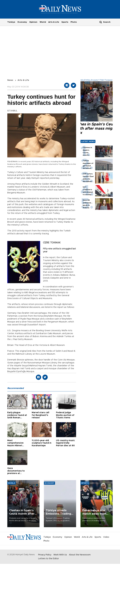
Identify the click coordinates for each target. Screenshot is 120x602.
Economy (22, 22)
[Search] (101, 22)
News (10, 80)
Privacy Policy (44, 555)
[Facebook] (66, 85)
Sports (64, 22)
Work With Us (60, 555)
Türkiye (11, 22)
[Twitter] (73, 85)
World (43, 22)
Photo (74, 22)
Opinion (33, 22)
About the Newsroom (80, 555)
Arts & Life (53, 22)
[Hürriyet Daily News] (60, 9)
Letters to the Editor (48, 559)
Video (106, 537)
